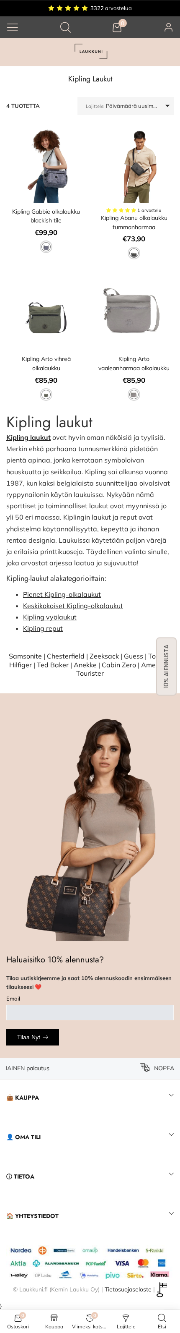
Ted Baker (53, 665)
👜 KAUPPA (22, 1097)
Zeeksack (104, 656)
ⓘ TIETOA (20, 1176)
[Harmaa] (134, 253)
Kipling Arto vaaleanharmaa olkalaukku (134, 363)
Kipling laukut (28, 437)
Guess (133, 656)
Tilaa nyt (28, 1037)
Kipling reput (43, 628)
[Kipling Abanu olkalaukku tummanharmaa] (134, 163)
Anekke (85, 665)
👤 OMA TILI (23, 1137)
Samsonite (25, 656)
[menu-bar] (12, 27)
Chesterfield (66, 656)
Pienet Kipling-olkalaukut (62, 594)
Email (13, 998)
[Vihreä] (46, 394)
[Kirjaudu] (168, 27)
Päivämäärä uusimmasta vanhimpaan (130, 105)
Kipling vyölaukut (50, 617)
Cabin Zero (119, 665)
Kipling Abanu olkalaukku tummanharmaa (134, 222)
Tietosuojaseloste (128, 1289)
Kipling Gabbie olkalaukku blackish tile (46, 216)
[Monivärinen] (46, 246)
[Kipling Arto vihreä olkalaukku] (46, 310)
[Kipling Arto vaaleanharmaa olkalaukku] (134, 310)
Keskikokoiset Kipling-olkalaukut (73, 605)
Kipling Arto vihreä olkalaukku (46, 363)
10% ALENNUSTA (166, 666)
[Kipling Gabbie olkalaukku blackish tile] (46, 163)
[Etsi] (65, 27)
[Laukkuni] (90, 52)
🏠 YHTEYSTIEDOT (32, 1216)
